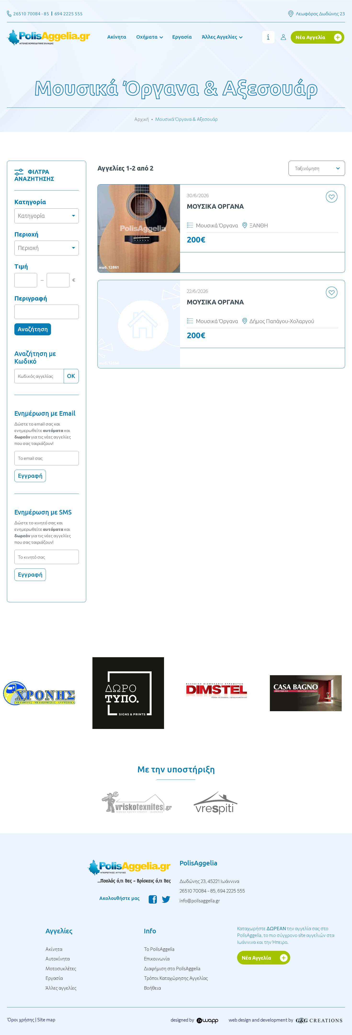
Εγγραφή (30, 476)
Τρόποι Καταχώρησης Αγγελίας (176, 978)
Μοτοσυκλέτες (60, 968)
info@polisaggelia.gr (200, 900)
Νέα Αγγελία (310, 37)
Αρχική (141, 119)
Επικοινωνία (157, 958)
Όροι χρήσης (20, 1019)
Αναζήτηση (33, 329)
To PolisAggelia (159, 949)
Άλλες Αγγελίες (219, 37)
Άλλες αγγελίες (60, 988)
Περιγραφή (30, 298)
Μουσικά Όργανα (215, 206)
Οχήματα (147, 37)
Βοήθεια (152, 988)
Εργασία (182, 37)
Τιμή (21, 266)
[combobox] (46, 216)
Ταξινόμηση (307, 168)
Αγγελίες (58, 930)
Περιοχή (26, 234)
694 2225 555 (68, 13)
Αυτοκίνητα (57, 958)
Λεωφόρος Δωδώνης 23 (320, 13)
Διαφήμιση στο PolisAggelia (172, 968)
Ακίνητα (116, 37)
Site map (46, 1019)
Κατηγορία (30, 201)
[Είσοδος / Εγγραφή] (283, 37)
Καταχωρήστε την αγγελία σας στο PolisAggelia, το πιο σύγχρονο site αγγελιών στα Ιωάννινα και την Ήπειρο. (285, 935)
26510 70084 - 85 (31, 13)
